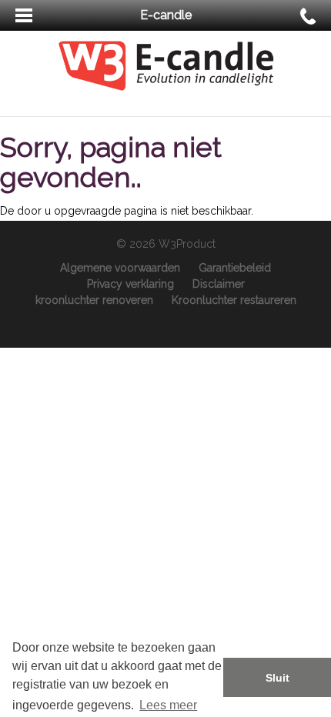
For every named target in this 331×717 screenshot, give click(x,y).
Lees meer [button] (168, 705)
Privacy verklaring (130, 284)
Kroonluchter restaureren (234, 300)
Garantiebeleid (235, 268)
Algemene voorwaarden (120, 268)
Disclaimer (218, 284)
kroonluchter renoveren (94, 300)
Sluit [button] (277, 678)
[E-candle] (166, 64)
